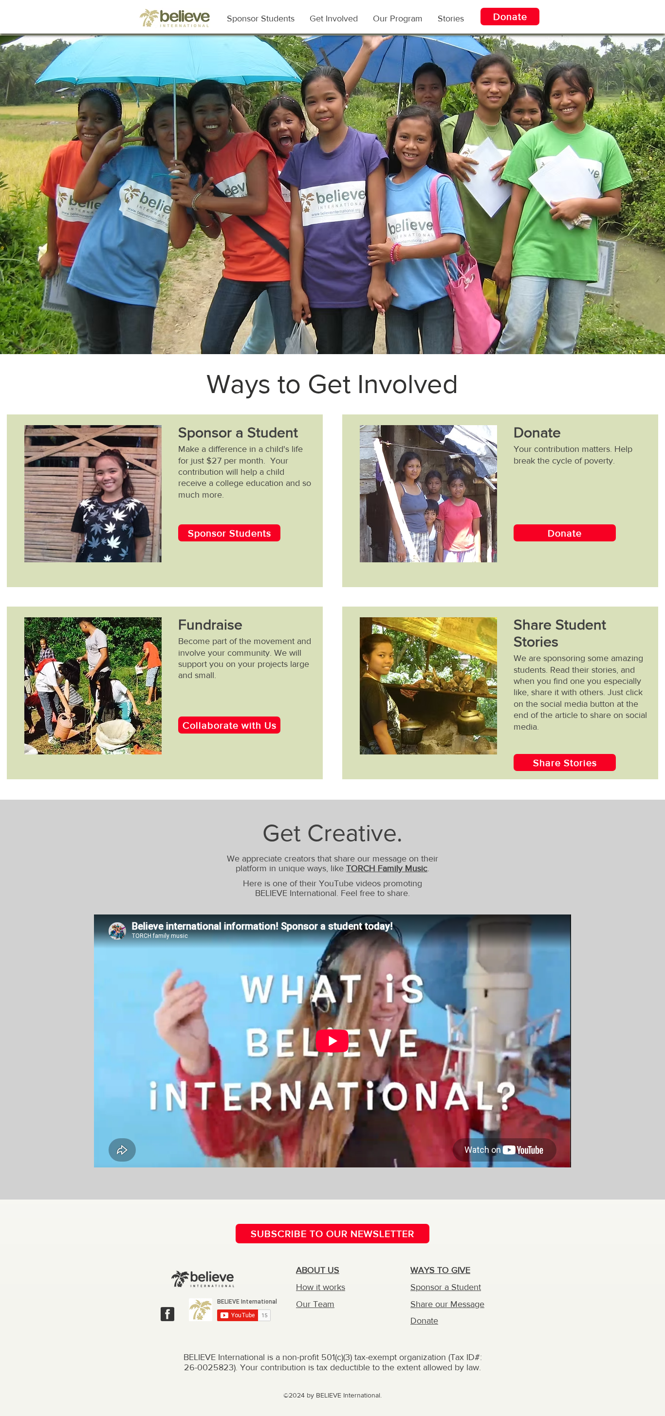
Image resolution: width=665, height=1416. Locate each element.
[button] (398, 18)
